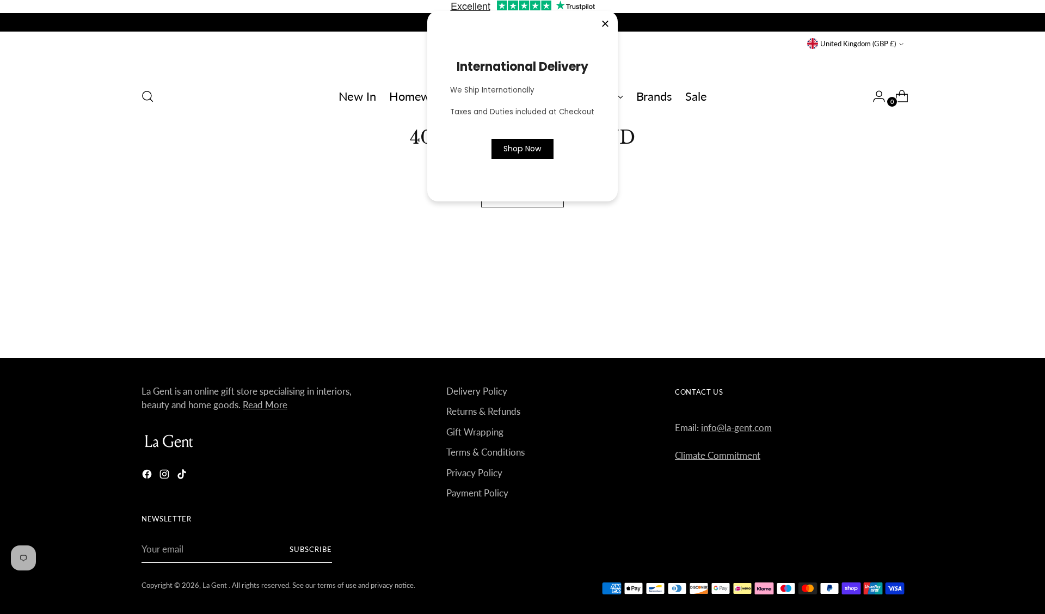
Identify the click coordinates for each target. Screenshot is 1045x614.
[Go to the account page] (875, 96)
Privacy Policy (474, 472)
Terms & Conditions (485, 452)
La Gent (215, 585)
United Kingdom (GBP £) (858, 43)
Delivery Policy (476, 391)
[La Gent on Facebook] (148, 476)
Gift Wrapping (474, 432)
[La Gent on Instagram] (165, 476)
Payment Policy (477, 493)
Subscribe (311, 549)
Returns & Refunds (483, 411)
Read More (265, 404)
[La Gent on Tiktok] (182, 476)
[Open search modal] (147, 96)
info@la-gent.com (736, 427)
